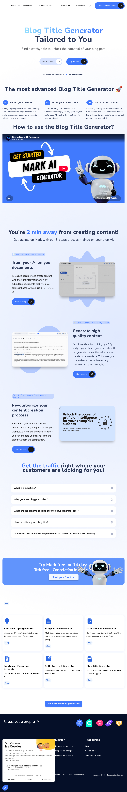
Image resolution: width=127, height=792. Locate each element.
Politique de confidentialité (73, 774)
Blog (87, 746)
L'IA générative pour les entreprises (60, 750)
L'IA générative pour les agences (59, 746)
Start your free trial (63, 577)
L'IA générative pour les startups (59, 755)
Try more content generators (63, 703)
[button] (65, 5)
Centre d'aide (91, 750)
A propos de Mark (93, 755)
